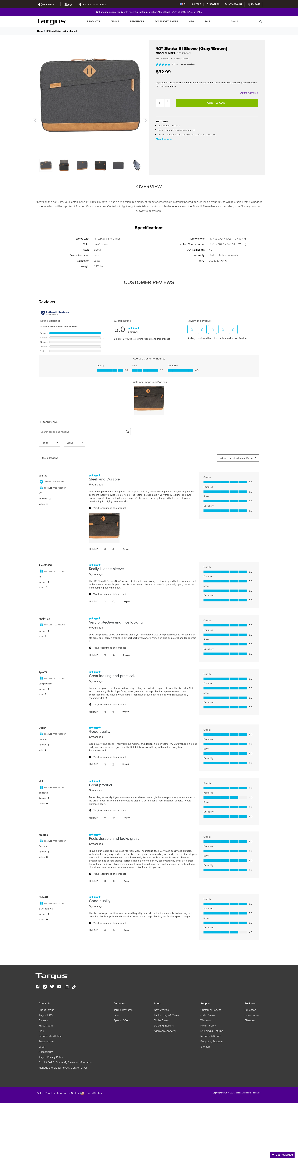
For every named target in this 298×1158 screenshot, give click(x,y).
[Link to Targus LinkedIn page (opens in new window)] (66, 987)
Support (196, 4)
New (191, 21)
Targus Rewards (123, 1010)
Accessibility (46, 1052)
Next (145, 121)
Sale (207, 21)
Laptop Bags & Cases (166, 1015)
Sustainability (46, 1041)
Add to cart (217, 103)
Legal (42, 1047)
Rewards (214, 4)
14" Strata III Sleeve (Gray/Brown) (61, 31)
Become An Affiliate (50, 1036)
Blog (41, 1031)
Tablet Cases (161, 1020)
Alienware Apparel (165, 1031)
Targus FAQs (46, 1015)
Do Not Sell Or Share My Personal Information (65, 1062)
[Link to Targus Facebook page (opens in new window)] (37, 987)
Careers (43, 1020)
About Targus (46, 1010)
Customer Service (210, 1010)
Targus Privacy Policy (51, 1057)
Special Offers (122, 1020)
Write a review (188, 64)
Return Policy (208, 1026)
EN (185, 4)
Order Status (207, 1015)
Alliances (250, 1020)
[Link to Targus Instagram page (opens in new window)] (44, 987)
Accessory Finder (166, 21)
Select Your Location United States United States (69, 1093)
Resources (137, 21)
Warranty (205, 1020)
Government (252, 1015)
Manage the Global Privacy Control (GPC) (63, 1068)
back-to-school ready (112, 12)
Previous (35, 121)
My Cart (255, 4)
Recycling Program (211, 1041)
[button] (269, 1155)
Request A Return (210, 1036)
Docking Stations (164, 1026)
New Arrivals (161, 1010)
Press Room (46, 1026)
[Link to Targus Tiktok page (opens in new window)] (73, 987)
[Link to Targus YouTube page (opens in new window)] (59, 987)
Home (40, 31)
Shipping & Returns (211, 1031)
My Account (235, 4)
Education (250, 1010)
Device (115, 21)
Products (93, 21)
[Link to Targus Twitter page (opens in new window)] (52, 987)
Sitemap (205, 1047)
